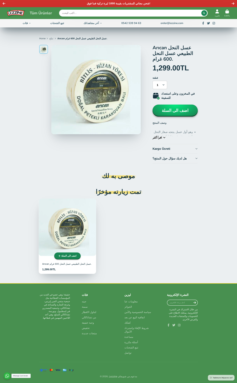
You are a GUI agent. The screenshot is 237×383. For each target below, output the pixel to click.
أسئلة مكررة (131, 342)
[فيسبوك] (203, 23)
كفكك (127, 322)
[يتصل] (204, 13)
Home (42, 38)
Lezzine (113, 376)
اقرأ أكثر (157, 137)
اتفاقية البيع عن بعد (134, 317)
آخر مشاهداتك (91, 23)
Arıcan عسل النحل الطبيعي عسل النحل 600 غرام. (67, 236)
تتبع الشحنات (57, 23)
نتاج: (51, 38)
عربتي (227, 13)
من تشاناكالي (89, 317)
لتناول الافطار (89, 312)
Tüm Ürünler (41, 13)
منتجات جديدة (89, 333)
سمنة (85, 306)
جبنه (84, 301)
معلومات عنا (131, 301)
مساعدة (128, 336)
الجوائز (128, 306)
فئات (25, 23)
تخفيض (86, 328)
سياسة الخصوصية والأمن (137, 312)
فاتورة (217, 13)
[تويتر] (208, 23)
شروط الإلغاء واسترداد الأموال (136, 330)
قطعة (155, 78)
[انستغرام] (213, 23)
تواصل (127, 352)
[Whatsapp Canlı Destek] (7, 375)
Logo (16, 13)
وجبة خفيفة (88, 322)
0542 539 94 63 (131, 23)
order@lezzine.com (172, 23)
